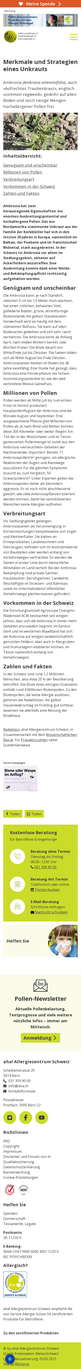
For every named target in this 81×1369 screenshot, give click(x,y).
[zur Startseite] (28, 36)
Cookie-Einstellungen (20, 1177)
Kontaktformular (22, 1091)
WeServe (22, 1364)
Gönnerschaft (14, 1218)
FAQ (6, 1141)
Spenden (10, 1213)
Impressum (12, 1151)
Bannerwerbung (16, 1172)
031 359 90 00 (19, 1080)
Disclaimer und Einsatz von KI (27, 1156)
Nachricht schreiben (51, 912)
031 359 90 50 (45, 867)
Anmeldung (37, 1038)
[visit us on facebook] (25, 1117)
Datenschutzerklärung (21, 1167)
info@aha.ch (18, 1086)
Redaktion (11, 729)
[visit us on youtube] (41, 1117)
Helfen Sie (14, 1205)
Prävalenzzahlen (34, 739)
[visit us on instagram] (9, 1117)
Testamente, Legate (19, 1223)
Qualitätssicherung (18, 1161)
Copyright (11, 1146)
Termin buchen (47, 889)
